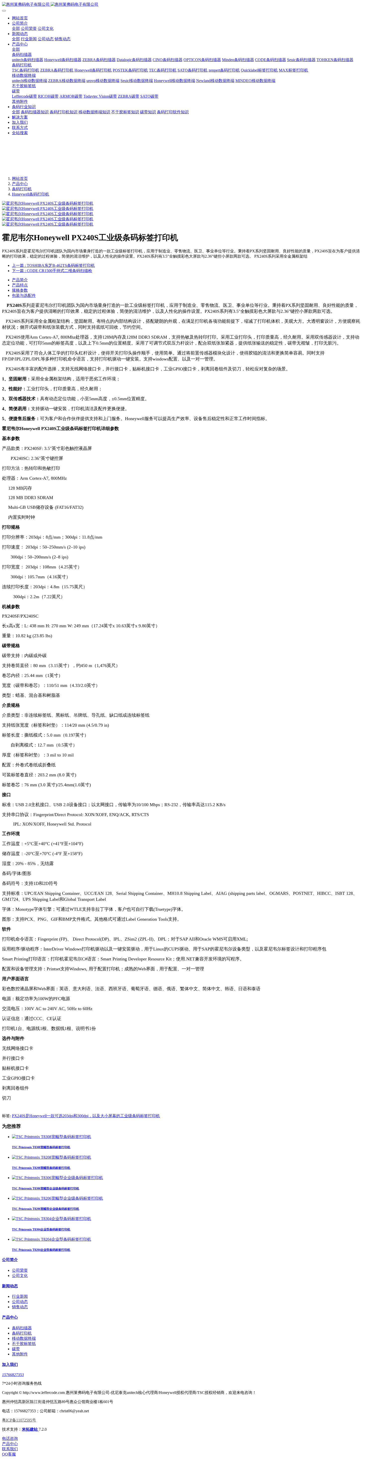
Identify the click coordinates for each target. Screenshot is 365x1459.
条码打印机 (22, 189)
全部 (16, 28)
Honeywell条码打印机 (30, 194)
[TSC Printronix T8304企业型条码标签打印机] (51, 1219)
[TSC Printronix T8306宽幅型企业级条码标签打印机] (57, 1178)
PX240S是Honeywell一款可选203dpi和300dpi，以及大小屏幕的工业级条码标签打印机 (86, 1116)
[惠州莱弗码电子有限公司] (182, 4)
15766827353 (13, 1375)
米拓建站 (30, 1429)
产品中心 (20, 184)
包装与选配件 (24, 295)
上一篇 (53, 265)
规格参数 (20, 290)
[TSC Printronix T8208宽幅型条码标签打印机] (51, 1157)
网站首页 (20, 18)
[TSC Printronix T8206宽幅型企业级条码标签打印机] (57, 1198)
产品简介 (20, 280)
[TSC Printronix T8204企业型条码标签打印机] (51, 1239)
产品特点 (20, 285)
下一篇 (52, 271)
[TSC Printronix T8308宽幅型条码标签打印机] (51, 1137)
